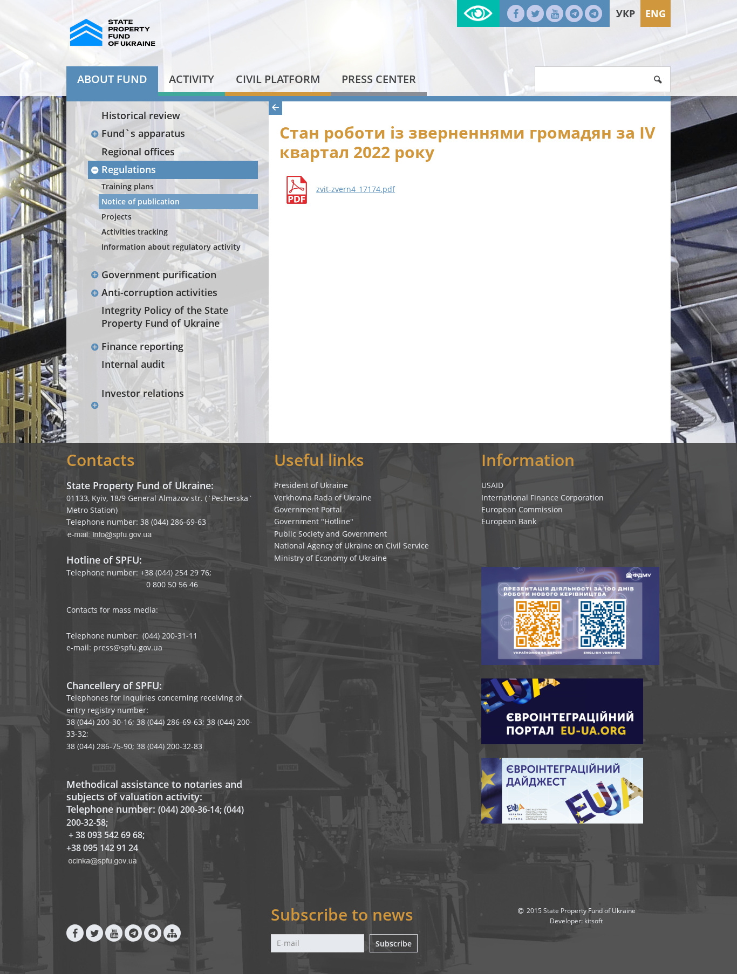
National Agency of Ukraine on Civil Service (351, 545)
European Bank (508, 521)
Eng (655, 13)
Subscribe (394, 943)
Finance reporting (142, 346)
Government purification (158, 274)
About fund (112, 79)
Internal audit (133, 364)
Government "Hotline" (313, 521)
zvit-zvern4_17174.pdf (355, 189)
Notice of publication (140, 201)
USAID (492, 485)
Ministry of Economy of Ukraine (330, 558)
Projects (116, 216)
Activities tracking (134, 232)
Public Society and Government (330, 534)
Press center (379, 79)
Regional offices (138, 151)
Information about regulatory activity (171, 247)
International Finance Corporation (542, 497)
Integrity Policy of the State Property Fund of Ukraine (164, 316)
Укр (625, 13)
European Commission (522, 509)
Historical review (140, 115)
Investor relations (142, 393)
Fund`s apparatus (143, 133)
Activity (191, 79)
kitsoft (593, 920)
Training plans (127, 186)
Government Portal (308, 509)
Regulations (128, 169)
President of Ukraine (311, 485)
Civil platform (278, 79)
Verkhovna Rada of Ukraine (323, 497)
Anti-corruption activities (159, 292)
